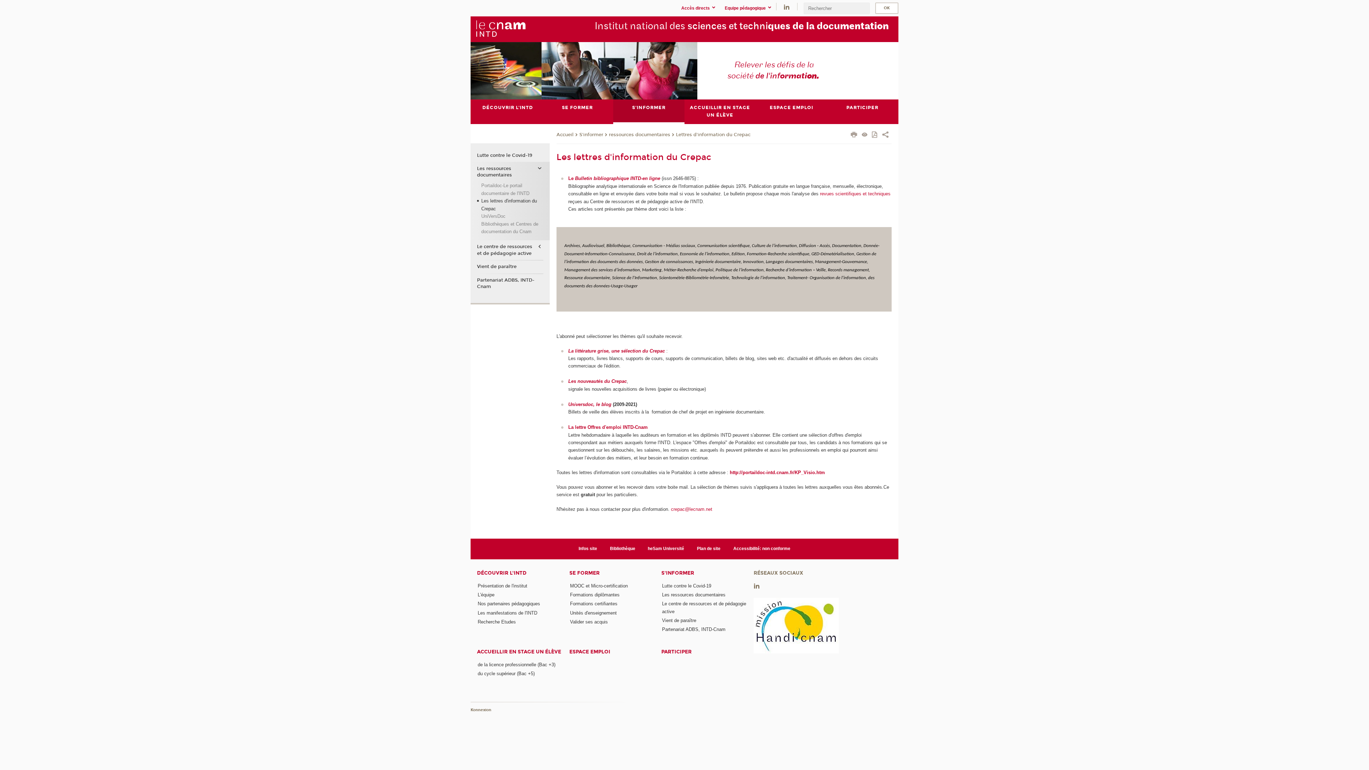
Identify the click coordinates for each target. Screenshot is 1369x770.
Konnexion (481, 710)
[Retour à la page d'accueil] (500, 29)
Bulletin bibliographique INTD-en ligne (617, 178)
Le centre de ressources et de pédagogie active (504, 250)
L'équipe (486, 594)
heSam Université (666, 548)
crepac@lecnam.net (691, 509)
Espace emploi (589, 652)
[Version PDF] (875, 135)
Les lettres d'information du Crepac (509, 204)
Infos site (588, 548)
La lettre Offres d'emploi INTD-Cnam (608, 427)
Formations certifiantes (593, 603)
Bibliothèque (622, 548)
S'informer (591, 135)
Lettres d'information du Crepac (713, 135)
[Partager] (885, 135)
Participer (676, 652)
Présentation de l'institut (502, 586)
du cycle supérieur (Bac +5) (506, 673)
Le (571, 178)
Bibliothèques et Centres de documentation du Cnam (509, 227)
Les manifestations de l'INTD (507, 613)
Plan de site (709, 548)
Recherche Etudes (497, 622)
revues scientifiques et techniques (855, 193)
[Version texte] (865, 135)
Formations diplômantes (595, 594)
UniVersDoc (493, 216)
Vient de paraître (497, 267)
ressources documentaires (639, 135)
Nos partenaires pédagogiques (509, 603)
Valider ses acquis (589, 622)
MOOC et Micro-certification (599, 586)
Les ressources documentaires (494, 172)
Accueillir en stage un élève (519, 652)
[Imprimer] (854, 135)
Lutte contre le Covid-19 (504, 155)
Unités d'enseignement (593, 613)
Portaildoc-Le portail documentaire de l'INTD (505, 189)
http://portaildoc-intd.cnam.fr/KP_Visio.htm (777, 472)
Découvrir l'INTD (502, 573)
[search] (837, 8)
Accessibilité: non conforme (761, 548)
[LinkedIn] (787, 6)
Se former (584, 573)
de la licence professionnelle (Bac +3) (516, 664)
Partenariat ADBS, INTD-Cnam (505, 283)
